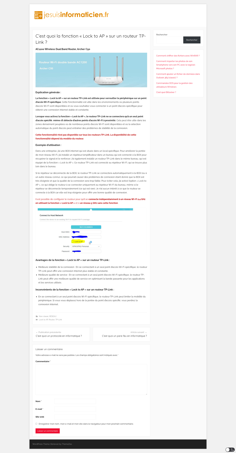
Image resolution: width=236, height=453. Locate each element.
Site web (40, 417)
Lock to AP (43, 320)
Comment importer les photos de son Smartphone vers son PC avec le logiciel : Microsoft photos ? (176, 65)
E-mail (39, 409)
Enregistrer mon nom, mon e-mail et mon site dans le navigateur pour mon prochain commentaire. (86, 424)
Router (52, 320)
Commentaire (43, 361)
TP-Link (58, 320)
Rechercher (161, 34)
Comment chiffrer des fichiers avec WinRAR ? (178, 55)
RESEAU (52, 316)
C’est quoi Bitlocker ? (166, 92)
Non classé (43, 316)
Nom (39, 401)
